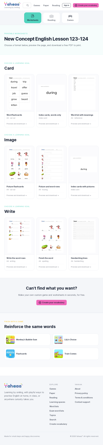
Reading (56, 5)
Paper (46, 5)
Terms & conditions (84, 397)
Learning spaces (57, 402)
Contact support (82, 402)
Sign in (66, 5)
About (77, 389)
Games (37, 5)
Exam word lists (56, 411)
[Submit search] (27, 5)
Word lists (54, 406)
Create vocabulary (58, 424)
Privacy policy (81, 393)
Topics (52, 415)
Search (52, 419)
